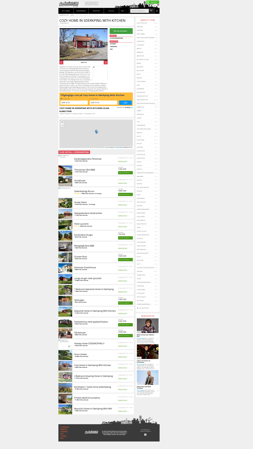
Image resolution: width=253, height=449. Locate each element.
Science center (141, 231)
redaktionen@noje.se (145, 431)
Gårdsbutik (140, 114)
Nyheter (96, 11)
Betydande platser (143, 59)
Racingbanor (141, 220)
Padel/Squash (141, 202)
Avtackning (140, 45)
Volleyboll (140, 300)
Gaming (139, 111)
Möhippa (139, 184)
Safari (139, 227)
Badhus (139, 48)
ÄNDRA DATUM (122, 161)
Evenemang (81, 11)
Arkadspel (140, 27)
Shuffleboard (141, 242)
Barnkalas (140, 52)
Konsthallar (141, 154)
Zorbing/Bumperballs (144, 304)
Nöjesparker (141, 198)
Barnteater (140, 56)
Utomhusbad (141, 289)
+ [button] (62, 122)
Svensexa (139, 271)
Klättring (140, 147)
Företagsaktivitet (142, 100)
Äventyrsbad (141, 34)
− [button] (62, 125)
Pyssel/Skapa (141, 216)
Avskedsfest (140, 41)
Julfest (139, 136)
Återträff (140, 30)
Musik (138, 195)
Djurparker (140, 89)
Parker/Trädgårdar (143, 209)
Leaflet (106, 147)
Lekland (139, 165)
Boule (139, 74)
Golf (138, 122)
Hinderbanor (141, 125)
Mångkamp (140, 176)
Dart (138, 85)
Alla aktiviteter (144, 308)
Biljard (139, 63)
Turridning (140, 286)
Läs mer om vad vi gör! (118, 434)
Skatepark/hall (141, 249)
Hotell (111, 11)
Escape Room (141, 92)
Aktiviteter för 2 (142, 23)
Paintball (140, 206)
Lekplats (139, 169)
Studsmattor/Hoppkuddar (145, 268)
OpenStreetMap (118, 147)
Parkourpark (141, 213)
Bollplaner (140, 70)
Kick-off (139, 143)
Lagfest (139, 162)
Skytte (139, 257)
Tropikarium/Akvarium (144, 282)
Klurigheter (141, 151)
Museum (139, 191)
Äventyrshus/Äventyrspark (145, 38)
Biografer (140, 67)
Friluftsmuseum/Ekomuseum (146, 103)
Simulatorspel (141, 246)
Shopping (140, 238)
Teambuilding (141, 275)
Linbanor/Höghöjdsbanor (145, 173)
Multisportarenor (143, 187)
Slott (138, 264)
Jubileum (139, 132)
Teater (139, 278)
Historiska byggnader (144, 129)
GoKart (139, 118)
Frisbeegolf (140, 107)
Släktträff (140, 260)
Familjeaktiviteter (142, 96)
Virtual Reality (141, 297)
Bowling (139, 78)
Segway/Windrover (143, 235)
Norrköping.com (63, 15)
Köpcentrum (141, 158)
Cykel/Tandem (141, 81)
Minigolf (139, 180)
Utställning (141, 293)
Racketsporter (141, 224)
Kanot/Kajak (140, 140)
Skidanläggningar (142, 253)
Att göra (66, 11)
